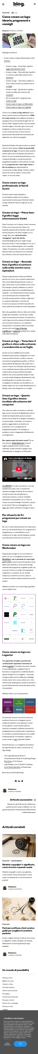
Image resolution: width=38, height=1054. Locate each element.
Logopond (16, 331)
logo (15, 740)
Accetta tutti (20, 1043)
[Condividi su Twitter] (22, 781)
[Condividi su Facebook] (16, 781)
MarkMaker (6, 559)
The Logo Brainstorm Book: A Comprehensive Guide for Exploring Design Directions (20, 758)
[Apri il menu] (3, 4)
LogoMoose (6, 331)
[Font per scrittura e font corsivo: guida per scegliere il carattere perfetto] (19, 908)
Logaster (10, 666)
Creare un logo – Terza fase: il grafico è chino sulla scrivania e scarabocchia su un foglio (20, 83)
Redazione (5, 31)
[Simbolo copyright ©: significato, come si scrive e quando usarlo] (19, 845)
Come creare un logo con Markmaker (19, 104)
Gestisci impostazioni (7, 1043)
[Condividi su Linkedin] (19, 781)
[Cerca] (35, 4)
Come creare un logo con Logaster (18, 107)
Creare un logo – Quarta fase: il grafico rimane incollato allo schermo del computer (20, 92)
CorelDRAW (6, 486)
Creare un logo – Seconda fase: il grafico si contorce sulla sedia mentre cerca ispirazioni (20, 75)
